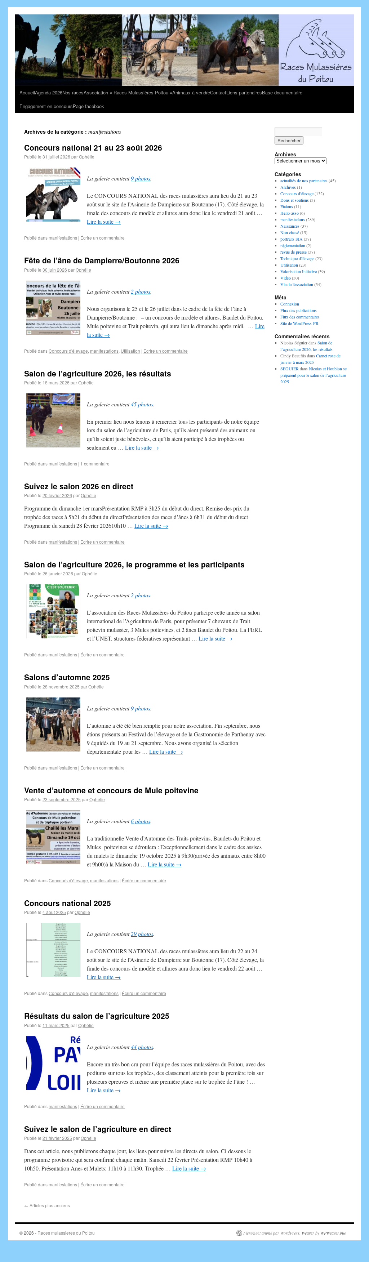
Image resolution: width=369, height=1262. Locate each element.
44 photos (142, 1047)
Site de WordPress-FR (299, 323)
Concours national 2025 (67, 902)
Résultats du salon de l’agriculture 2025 (96, 1015)
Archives (288, 187)
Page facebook (88, 106)
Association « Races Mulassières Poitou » (128, 92)
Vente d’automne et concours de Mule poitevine (111, 790)
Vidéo (285, 278)
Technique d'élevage (297, 258)
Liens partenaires (244, 92)
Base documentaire (282, 92)
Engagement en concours (46, 106)
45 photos (142, 404)
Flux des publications (298, 310)
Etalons (286, 206)
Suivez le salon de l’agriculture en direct (97, 1128)
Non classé (289, 232)
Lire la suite (104, 221)
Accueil (27, 92)
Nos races (73, 92)
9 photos (140, 178)
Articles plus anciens (47, 1205)
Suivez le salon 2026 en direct (78, 486)
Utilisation (130, 351)
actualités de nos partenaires (304, 180)
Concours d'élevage (68, 351)
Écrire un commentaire (102, 238)
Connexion (289, 304)
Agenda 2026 (48, 92)
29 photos (142, 933)
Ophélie (86, 156)
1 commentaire (95, 463)
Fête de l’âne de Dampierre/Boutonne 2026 (101, 260)
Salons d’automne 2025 (67, 677)
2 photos (140, 291)
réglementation (292, 245)
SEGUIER (289, 368)
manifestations (63, 238)
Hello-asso (289, 213)
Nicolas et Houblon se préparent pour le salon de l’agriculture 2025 (313, 375)
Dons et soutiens (294, 200)
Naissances (289, 226)
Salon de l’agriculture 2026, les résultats (97, 373)
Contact (218, 92)
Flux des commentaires (300, 317)
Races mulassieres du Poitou (66, 1233)
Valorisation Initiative (298, 271)
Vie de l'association (296, 284)
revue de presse (293, 252)
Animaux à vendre (191, 92)
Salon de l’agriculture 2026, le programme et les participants (134, 564)
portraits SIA (291, 239)
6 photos (140, 821)
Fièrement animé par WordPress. (272, 1233)
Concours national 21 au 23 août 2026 (93, 147)
